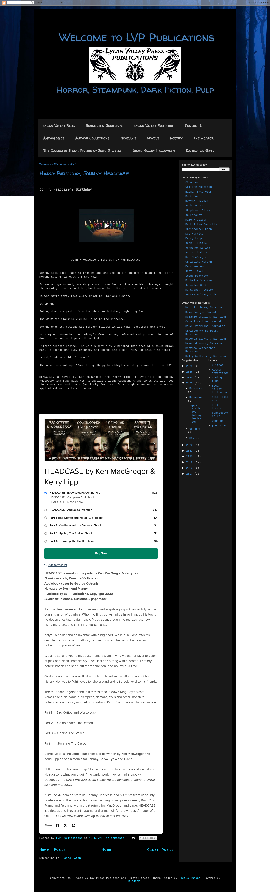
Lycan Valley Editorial (154, 125)
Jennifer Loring (197, 248)
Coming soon (217, 379)
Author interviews (220, 371)
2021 (190, 451)
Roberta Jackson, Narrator (206, 338)
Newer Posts (52, 850)
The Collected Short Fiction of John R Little (82, 150)
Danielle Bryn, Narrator (204, 307)
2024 (190, 377)
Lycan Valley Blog (59, 125)
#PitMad (218, 365)
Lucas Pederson (196, 276)
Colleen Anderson (198, 187)
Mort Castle (194, 196)
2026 (190, 366)
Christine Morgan (198, 261)
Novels (153, 137)
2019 (190, 462)
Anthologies (53, 137)
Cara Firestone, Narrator (205, 321)
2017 (190, 473)
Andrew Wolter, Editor (202, 294)
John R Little (196, 243)
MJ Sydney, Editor (199, 290)
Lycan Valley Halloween (154, 150)
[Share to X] (148, 838)
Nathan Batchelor (198, 191)
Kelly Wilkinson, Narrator (206, 356)
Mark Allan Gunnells (201, 224)
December (196, 388)
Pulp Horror (217, 407)
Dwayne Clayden (196, 201)
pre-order (219, 425)
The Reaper (203, 137)
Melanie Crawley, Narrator (206, 316)
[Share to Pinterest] (155, 838)
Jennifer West (196, 285)
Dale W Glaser (196, 219)
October (195, 429)
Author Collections (92, 137)
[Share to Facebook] (151, 838)
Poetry (176, 137)
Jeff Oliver (194, 271)
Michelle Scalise (198, 280)
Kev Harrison (195, 233)
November (196, 397)
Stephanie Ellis (197, 210)
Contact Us (194, 125)
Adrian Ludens (196, 252)
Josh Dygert (194, 205)
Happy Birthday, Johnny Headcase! (84, 173)
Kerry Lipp (193, 238)
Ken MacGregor (196, 257)
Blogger (134, 881)
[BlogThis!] (144, 838)
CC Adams (192, 182)
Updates (218, 421)
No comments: (116, 838)
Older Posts (160, 850)
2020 (190, 456)
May (192, 438)
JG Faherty (193, 215)
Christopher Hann (198, 229)
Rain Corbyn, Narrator (202, 312)
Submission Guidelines (104, 125)
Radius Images (189, 878)
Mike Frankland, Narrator (205, 326)
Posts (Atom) (72, 858)
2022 (190, 445)
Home (106, 850)
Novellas (128, 137)
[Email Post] (133, 838)
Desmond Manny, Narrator (204, 343)
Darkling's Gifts (200, 150)
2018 (190, 468)
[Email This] (141, 838)
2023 (190, 383)
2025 (190, 371)
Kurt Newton (194, 266)
